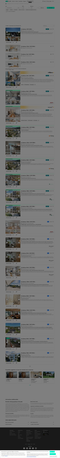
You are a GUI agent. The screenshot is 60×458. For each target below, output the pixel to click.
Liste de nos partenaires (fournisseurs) (31, 456)
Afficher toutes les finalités (53, 456)
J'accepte (52, 451)
